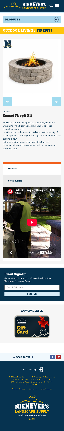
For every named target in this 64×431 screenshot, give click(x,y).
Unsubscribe (46, 389)
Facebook (52, 357)
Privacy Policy (18, 389)
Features (12, 168)
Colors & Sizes (15, 180)
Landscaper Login (29, 369)
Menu (57, 5)
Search (51, 6)
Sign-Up (32, 293)
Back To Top (23, 357)
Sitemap (33, 389)
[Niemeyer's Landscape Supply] (25, 5)
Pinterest (58, 357)
